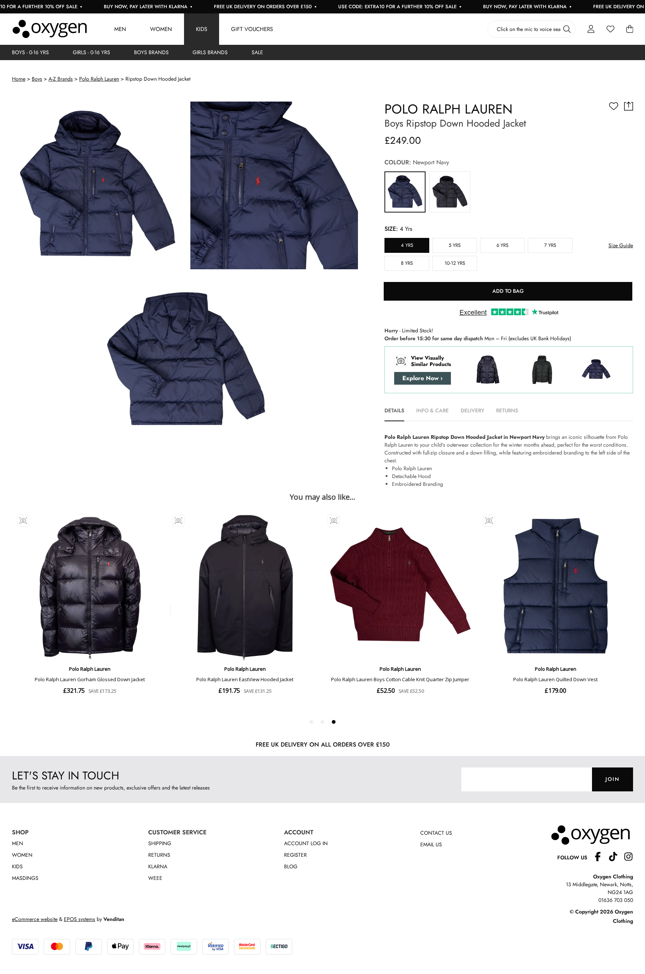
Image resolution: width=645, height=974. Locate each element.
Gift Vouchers (252, 29)
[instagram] (628, 857)
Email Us (431, 844)
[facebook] (600, 857)
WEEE (155, 878)
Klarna (157, 866)
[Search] (567, 29)
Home (18, 79)
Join (612, 779)
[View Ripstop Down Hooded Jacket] (405, 192)
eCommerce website (34, 919)
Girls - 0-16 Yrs (91, 52)
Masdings (25, 878)
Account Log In (306, 843)
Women (161, 29)
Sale (257, 52)
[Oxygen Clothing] (49, 29)
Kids (201, 29)
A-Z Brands (61, 79)
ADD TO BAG (508, 291)
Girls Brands (210, 52)
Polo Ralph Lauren (99, 79)
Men (120, 29)
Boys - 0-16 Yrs (30, 52)
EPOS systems (79, 919)
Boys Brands (151, 52)
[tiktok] (616, 857)
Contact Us (436, 833)
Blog (290, 866)
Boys (37, 79)
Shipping (159, 843)
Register (295, 855)
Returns (159, 855)
